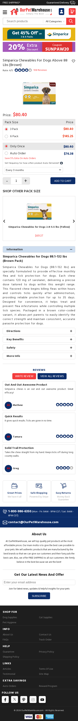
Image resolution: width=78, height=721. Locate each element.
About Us (8, 634)
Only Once (17, 146)
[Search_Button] (70, 21)
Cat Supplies (45, 617)
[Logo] (31, 11)
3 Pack (14, 129)
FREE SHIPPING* (36, 3)
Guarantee (8, 652)
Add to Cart (62, 180)
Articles (7, 669)
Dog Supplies (10, 617)
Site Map (44, 674)
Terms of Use (46, 669)
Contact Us (45, 634)
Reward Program (48, 686)
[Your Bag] (72, 12)
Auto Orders (9, 686)
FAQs (5, 640)
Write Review (24, 376)
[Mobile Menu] (5, 12)
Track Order (45, 640)
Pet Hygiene (9, 622)
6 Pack (14, 136)
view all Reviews (52, 376)
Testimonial (9, 674)
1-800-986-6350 (19, 511)
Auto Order (18, 153)
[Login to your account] (61, 11)
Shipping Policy (11, 657)
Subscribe (39, 596)
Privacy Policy (46, 652)
